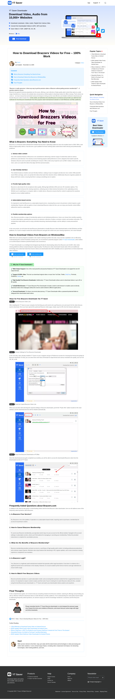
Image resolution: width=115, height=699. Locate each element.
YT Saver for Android (32, 676)
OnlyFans (68, 274)
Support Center (51, 676)
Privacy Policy (82, 691)
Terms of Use (75, 691)
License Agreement (66, 691)
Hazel (18, 62)
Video (82, 62)
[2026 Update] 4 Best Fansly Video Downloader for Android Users (29, 628)
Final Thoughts (18, 82)
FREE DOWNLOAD (18, 254)
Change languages (94, 681)
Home (13, 618)
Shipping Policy (103, 691)
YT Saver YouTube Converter (34, 678)
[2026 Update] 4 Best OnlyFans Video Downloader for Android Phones (30, 634)
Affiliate (69, 680)
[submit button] (102, 677)
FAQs (48, 678)
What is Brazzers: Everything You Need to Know (27, 74)
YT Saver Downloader (68, 239)
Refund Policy (90, 691)
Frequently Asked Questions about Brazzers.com (27, 80)
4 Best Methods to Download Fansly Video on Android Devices (28, 626)
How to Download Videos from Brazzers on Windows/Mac (30, 77)
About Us (70, 678)
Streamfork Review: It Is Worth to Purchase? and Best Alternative (29, 632)
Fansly (19, 276)
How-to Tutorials (51, 682)
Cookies (97, 691)
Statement (57, 691)
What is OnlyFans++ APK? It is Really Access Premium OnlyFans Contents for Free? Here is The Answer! (40, 630)
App (89, 3)
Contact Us (50, 680)
